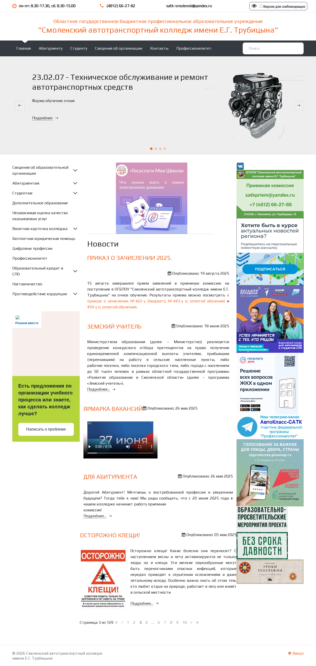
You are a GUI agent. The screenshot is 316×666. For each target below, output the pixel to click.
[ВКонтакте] (240, 166)
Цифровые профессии (32, 248)
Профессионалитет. (194, 48)
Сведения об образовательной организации (40, 170)
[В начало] (116, 622)
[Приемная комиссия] (270, 193)
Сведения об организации (118, 48)
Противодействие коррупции (39, 293)
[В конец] (197, 622)
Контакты (159, 48)
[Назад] (122, 622)
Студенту (78, 48)
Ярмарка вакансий (113, 408)
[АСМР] (270, 251)
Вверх (298, 653)
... (153, 622)
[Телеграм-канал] (270, 426)
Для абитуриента (110, 476)
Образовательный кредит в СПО (37, 271)
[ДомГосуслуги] (267, 383)
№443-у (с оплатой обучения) (196, 301)
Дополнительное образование (40, 203)
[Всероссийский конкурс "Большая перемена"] (270, 318)
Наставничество (27, 284)
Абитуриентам (25, 183)
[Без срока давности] (262, 532)
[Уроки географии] (270, 571)
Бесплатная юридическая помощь (43, 238)
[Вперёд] (191, 622)
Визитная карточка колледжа (39, 228)
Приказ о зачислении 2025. (129, 257)
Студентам (22, 193)
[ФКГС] (270, 472)
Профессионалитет (29, 258)
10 (184, 622)
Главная (23, 48)
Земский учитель (114, 326)
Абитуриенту (50, 48)
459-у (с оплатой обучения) (112, 307)
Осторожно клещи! (110, 535)
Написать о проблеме (46, 429)
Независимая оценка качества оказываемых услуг (40, 215)
